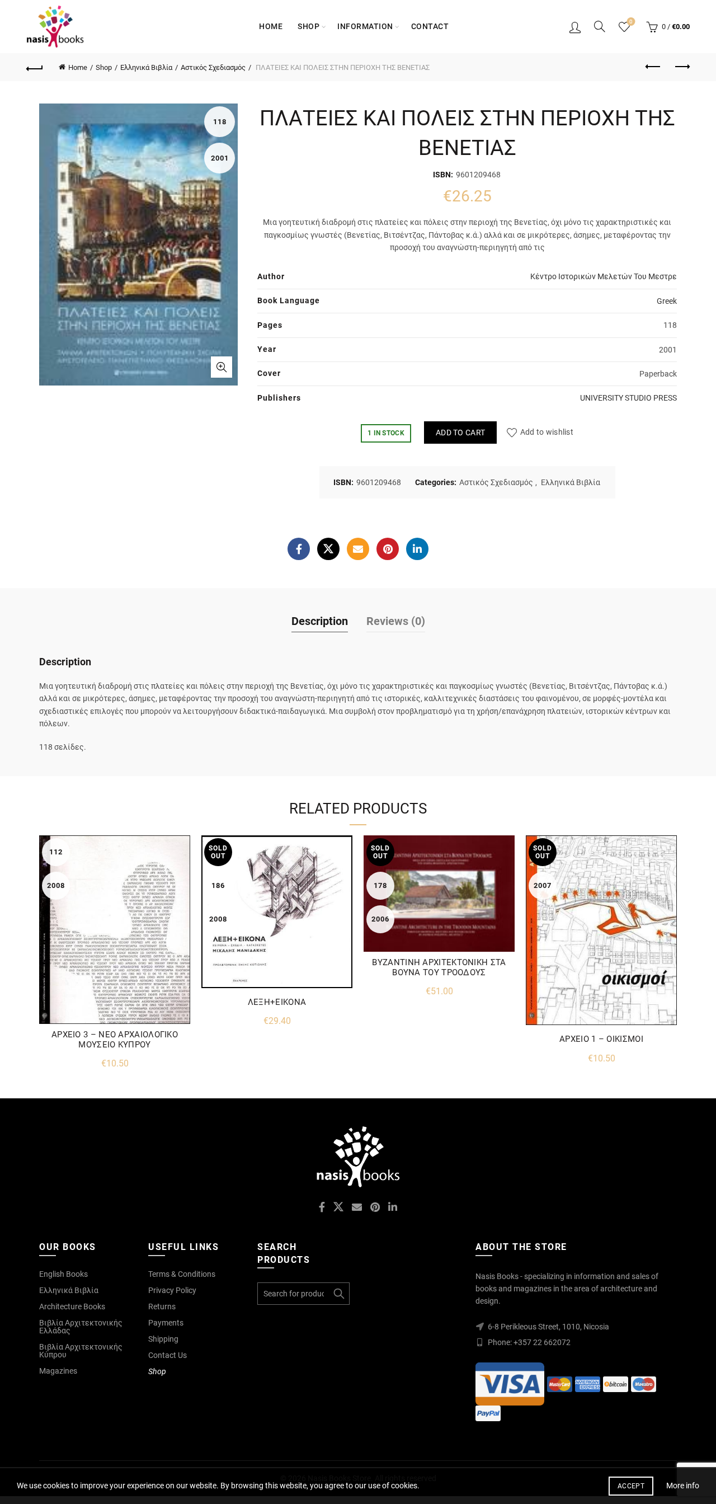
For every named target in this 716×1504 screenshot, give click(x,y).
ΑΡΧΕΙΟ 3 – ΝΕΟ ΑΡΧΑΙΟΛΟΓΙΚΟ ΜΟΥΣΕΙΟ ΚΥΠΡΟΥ (114, 1040)
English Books (63, 1274)
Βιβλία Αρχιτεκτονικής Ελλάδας (81, 1326)
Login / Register (575, 26)
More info (682, 1485)
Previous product (653, 67)
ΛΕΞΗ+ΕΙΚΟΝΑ (277, 1002)
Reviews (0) (395, 621)
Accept (631, 1486)
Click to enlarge (221, 367)
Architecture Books (72, 1306)
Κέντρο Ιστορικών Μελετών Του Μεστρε (603, 276)
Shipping (163, 1338)
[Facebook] (299, 549)
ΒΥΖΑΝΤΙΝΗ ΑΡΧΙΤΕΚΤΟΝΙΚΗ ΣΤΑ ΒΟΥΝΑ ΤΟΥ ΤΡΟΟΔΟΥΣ (439, 967)
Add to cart (460, 432)
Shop (308, 26)
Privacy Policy (172, 1290)
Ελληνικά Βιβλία (146, 67)
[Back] (35, 67)
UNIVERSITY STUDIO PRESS (628, 397)
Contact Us (167, 1355)
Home (270, 26)
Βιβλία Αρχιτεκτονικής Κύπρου (81, 1350)
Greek (667, 301)
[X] (328, 549)
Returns (162, 1306)
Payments (165, 1322)
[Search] (600, 26)
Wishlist (631, 21)
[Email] (358, 549)
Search (338, 1293)
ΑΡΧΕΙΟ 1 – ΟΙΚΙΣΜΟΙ (601, 1039)
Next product (681, 67)
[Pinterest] (387, 549)
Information (365, 26)
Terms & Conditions (181, 1274)
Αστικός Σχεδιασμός (213, 67)
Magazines (58, 1370)
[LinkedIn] (417, 549)
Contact (430, 26)
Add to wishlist (546, 432)
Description (319, 621)
